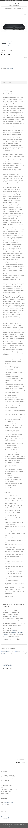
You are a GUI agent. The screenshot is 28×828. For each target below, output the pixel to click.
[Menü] (2, 4)
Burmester (13, 632)
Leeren (25, 57)
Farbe (2, 58)
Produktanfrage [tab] (6, 82)
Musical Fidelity (9, 68)
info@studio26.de (8, 802)
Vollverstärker (18, 9)
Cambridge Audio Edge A (7, 666)
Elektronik (8, 9)
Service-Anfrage (5, 818)
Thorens (5, 634)
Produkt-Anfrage (5, 817)
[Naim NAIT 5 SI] (21, 705)
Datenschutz (17, 826)
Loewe (21, 632)
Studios (16, 609)
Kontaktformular (5, 815)
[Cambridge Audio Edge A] (7, 657)
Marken (13, 630)
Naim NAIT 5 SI (20, 761)
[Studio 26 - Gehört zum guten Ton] (14, 3)
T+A (18, 632)
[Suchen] (26, 4)
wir (13, 616)
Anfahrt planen (5, 806)
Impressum (10, 826)
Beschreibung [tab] (6, 79)
